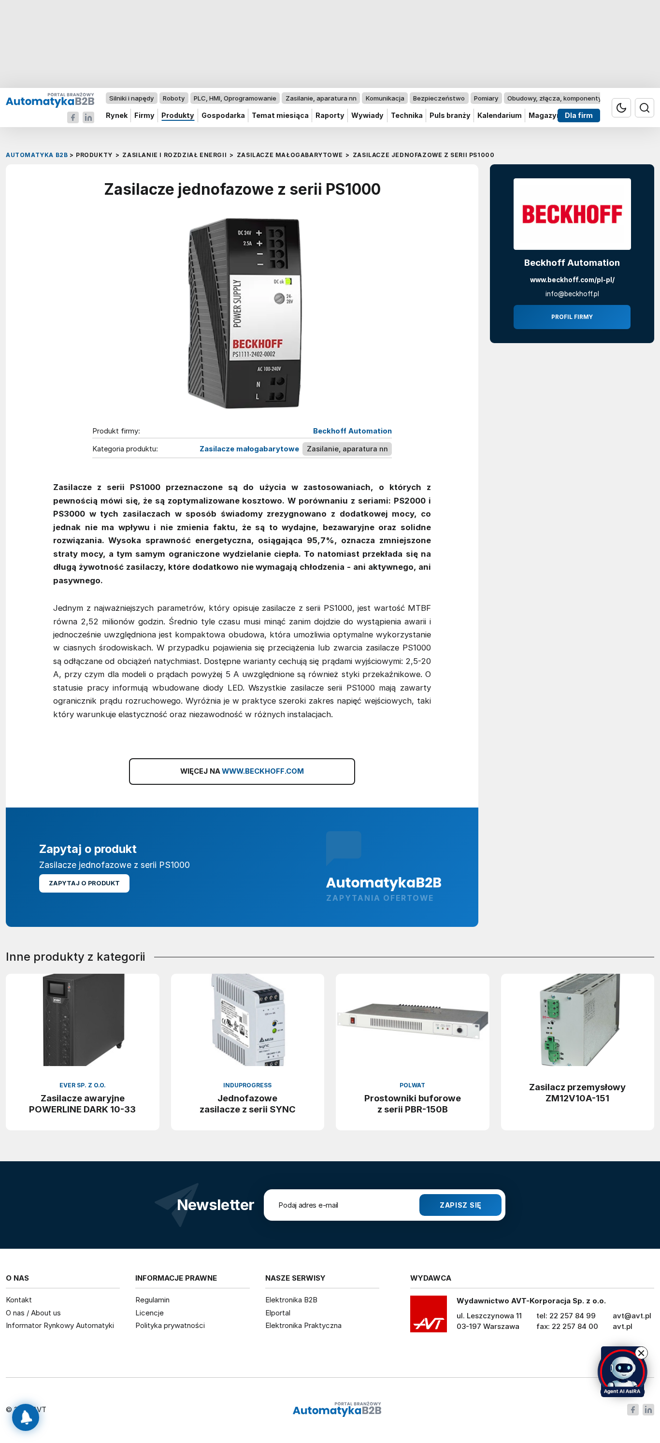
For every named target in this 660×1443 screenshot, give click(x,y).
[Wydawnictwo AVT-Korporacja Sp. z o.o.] (428, 1317)
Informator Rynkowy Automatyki (60, 1325)
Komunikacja (385, 98)
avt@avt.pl (632, 1315)
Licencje (149, 1312)
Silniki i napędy (131, 98)
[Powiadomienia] (25, 1417)
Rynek (117, 116)
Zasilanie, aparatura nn (321, 98)
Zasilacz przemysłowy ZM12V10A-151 (577, 1092)
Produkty (177, 116)
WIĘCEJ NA (242, 771)
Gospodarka (223, 116)
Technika (407, 116)
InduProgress (247, 1085)
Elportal (277, 1312)
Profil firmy (572, 317)
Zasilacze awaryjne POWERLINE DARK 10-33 (82, 1103)
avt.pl (622, 1326)
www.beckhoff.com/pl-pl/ (572, 280)
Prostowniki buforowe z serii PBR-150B (412, 1103)
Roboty (174, 98)
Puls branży (450, 116)
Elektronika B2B (291, 1299)
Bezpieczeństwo (439, 98)
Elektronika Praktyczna (303, 1325)
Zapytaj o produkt (84, 883)
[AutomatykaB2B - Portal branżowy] (50, 100)
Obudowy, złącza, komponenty (554, 98)
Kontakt (19, 1299)
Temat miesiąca (280, 116)
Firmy (144, 116)
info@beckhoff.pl (572, 294)
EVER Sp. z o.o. (82, 1085)
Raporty (330, 116)
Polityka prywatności (170, 1325)
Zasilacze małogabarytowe (249, 449)
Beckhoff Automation (352, 431)
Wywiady (367, 116)
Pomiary (486, 98)
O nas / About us (33, 1312)
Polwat (412, 1085)
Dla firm (579, 116)
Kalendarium (499, 116)
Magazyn (545, 116)
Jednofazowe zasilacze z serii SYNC (248, 1103)
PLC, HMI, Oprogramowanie (235, 98)
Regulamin (152, 1299)
